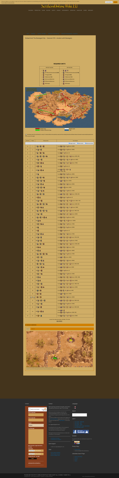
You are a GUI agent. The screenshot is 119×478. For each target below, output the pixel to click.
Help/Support (62, 420)
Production (37, 10)
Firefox (76, 459)
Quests (53, 10)
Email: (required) (31, 417)
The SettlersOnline (54, 419)
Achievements (65, 10)
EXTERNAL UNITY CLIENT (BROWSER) (82, 426)
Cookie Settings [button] (109, 2)
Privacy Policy (77, 449)
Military (48, 10)
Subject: (30, 423)
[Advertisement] (59, 21)
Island (43, 10)
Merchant (90, 10)
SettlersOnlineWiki (36, 476)
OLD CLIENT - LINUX (78, 424)
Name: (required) (31, 412)
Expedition (72, 10)
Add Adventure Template (56, 439)
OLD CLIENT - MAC (78, 423)
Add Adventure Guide (55, 438)
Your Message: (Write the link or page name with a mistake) (35, 438)
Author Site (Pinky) (78, 456)
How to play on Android (55, 452)
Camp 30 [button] (27, 328)
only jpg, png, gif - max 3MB (33, 456)
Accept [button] (115, 2)
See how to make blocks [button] (31, 324)
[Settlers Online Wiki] (59, 5)
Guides (85, 10)
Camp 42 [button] (33, 328)
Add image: (30, 448)
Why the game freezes (55, 453)
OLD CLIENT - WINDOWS (79, 421)
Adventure (79, 10)
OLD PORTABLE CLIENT (79, 427)
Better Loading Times (55, 455)
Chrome (76, 458)
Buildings (31, 10)
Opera (76, 460)
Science (58, 10)
